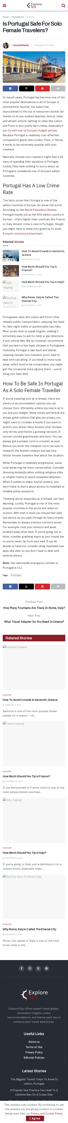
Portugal (16, 575)
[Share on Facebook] (10, 88)
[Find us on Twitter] (38, 969)
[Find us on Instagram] (30, 968)
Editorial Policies (34, 1057)
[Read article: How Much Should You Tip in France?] (11, 271)
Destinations (17, 16)
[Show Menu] (4, 5)
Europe (30, 16)
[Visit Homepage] (34, 5)
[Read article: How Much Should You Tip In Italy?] (11, 286)
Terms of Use (33, 1047)
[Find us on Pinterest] (47, 968)
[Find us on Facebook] (21, 968)
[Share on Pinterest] (42, 88)
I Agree (35, 1118)
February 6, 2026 (31, 259)
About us (34, 1041)
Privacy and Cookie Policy (46, 1113)
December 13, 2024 (32, 305)
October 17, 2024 (44, 45)
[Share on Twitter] (26, 88)
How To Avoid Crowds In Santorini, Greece (30, 699)
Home (6, 16)
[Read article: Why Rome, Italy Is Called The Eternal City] (11, 301)
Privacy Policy (34, 1052)
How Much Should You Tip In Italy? (43, 282)
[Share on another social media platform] (58, 88)
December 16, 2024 (32, 286)
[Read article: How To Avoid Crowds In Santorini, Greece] (11, 255)
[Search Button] (63, 5)
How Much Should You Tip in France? (26, 776)
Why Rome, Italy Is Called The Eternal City (29, 929)
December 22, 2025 (32, 274)
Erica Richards (21, 45)
